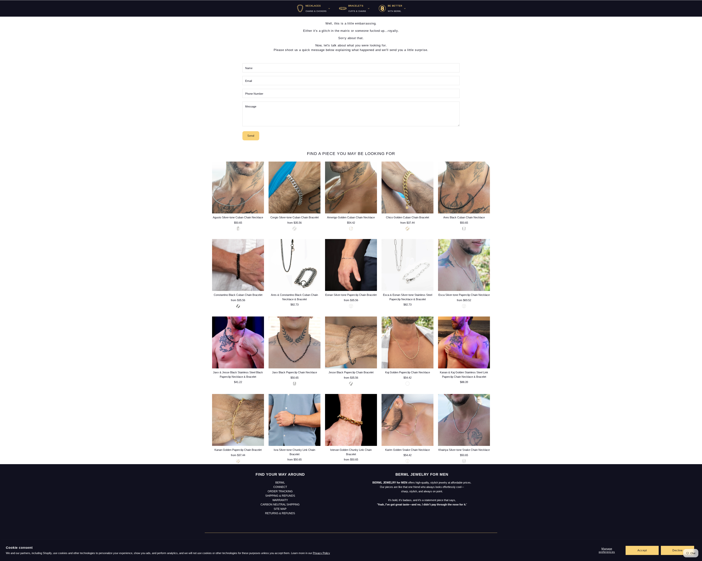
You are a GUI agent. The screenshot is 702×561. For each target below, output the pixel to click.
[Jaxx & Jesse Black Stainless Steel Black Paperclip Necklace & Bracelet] (238, 342)
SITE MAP (280, 508)
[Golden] (351, 228)
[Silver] (294, 228)
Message (250, 106)
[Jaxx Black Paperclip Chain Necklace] (294, 342)
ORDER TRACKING (280, 491)
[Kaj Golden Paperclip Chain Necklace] (407, 342)
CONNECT (280, 486)
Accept (642, 550)
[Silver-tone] (238, 228)
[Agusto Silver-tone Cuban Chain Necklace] (238, 187)
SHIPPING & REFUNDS (280, 495)
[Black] (464, 228)
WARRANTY (280, 500)
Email (248, 80)
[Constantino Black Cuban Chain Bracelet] (238, 265)
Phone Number (254, 93)
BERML (280, 482)
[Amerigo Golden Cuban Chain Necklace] (351, 187)
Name (248, 68)
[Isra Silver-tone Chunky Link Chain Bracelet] (294, 420)
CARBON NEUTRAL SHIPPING (280, 504)
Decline (677, 550)
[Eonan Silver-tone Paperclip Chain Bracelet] (351, 265)
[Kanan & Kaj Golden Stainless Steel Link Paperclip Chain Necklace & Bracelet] (464, 342)
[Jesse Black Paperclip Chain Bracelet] (351, 342)
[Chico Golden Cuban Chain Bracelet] (407, 187)
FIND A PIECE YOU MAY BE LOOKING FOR (351, 153)
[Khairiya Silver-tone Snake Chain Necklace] (464, 420)
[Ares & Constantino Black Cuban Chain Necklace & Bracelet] (294, 265)
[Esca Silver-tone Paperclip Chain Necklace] (464, 265)
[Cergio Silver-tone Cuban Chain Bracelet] (294, 187)
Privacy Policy (321, 553)
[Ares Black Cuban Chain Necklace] (464, 187)
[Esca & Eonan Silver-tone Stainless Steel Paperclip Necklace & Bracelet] (407, 265)
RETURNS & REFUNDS (280, 513)
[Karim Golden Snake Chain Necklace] (407, 420)
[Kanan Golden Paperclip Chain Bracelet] (238, 420)
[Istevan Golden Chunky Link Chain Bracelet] (351, 420)
